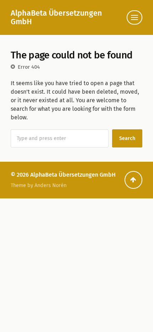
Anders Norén (51, 185)
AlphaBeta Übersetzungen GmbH (56, 17)
